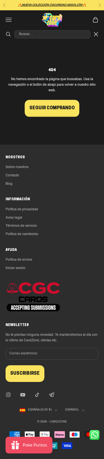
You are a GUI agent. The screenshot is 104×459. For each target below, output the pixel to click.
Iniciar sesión (16, 268)
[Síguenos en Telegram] (51, 395)
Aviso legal (14, 217)
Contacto (12, 175)
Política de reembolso (22, 234)
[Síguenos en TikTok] (37, 395)
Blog (9, 184)
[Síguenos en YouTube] (23, 395)
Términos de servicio (21, 226)
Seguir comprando (52, 108)
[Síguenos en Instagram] (8, 395)
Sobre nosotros (17, 167)
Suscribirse (25, 373)
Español (72, 409)
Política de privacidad (22, 209)
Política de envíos (19, 259)
